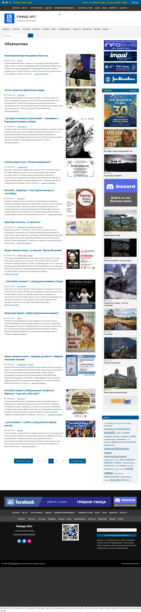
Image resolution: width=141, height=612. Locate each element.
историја (126, 432)
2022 (105, 423)
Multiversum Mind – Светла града (117, 260)
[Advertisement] (70, 586)
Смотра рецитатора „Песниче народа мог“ (28, 161)
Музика (20, 430)
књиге (133, 436)
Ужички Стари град (112, 363)
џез (130, 480)
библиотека (110, 423)
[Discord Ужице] (120, 206)
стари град (108, 469)
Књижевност (22, 167)
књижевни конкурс (110, 439)
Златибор (108, 334)
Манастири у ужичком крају (115, 392)
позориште (130, 459)
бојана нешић (118, 423)
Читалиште (30, 227)
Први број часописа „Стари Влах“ (22, 222)
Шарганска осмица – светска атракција (116, 304)
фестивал (115, 479)
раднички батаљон (128, 463)
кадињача (108, 436)
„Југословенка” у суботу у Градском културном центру (30, 424)
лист (129, 439)
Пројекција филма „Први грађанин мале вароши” (31, 312)
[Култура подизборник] (20, 29)
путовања (117, 462)
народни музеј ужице (115, 456)
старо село (116, 469)
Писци (30, 364)
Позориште (21, 126)
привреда (108, 462)
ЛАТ (137, 2)
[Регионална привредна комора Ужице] (120, 72)
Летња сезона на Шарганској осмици (24, 90)
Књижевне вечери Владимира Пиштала (26, 55)
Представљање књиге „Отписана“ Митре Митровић (33, 250)
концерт (125, 436)
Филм (19, 318)
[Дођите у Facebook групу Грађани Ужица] (57, 506)
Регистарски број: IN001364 (24, 534)
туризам (128, 468)
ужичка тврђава (125, 477)
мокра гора (109, 445)
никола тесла (108, 460)
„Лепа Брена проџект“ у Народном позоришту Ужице (33, 281)
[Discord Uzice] (125, 506)
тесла (121, 469)
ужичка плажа (118, 473)
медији (115, 442)
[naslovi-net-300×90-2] (120, 405)
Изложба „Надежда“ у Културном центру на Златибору (29, 192)
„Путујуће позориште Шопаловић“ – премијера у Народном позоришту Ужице (31, 120)
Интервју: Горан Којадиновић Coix (118, 151)
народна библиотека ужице (116, 450)
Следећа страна (77, 461)
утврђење (106, 480)
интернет (118, 433)
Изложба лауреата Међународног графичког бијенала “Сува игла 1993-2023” (29, 392)
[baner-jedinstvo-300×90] (120, 83)
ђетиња (124, 479)
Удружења (21, 227)
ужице (108, 473)
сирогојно (123, 465)
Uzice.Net (15, 563)
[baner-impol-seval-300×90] (120, 61)
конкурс (116, 436)
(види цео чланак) (41, 74)
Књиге (19, 61)
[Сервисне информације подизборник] (75, 7)
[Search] (30, 35)
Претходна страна (23, 461)
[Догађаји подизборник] (10, 29)
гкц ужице (108, 425)
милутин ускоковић (127, 442)
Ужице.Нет (26, 16)
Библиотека (22, 255)
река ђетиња (109, 465)
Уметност (21, 198)
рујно (116, 465)
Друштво (21, 95)
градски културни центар (117, 428)
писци (121, 459)
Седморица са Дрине (113, 175)
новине (116, 459)
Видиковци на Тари (112, 235)
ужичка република (112, 476)
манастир (107, 442)
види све (133, 90)
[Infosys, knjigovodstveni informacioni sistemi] (120, 49)
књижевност (122, 439)
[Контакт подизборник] (128, 7)
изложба (109, 432)
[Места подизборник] (28, 7)
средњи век (130, 465)
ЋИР (133, 2)
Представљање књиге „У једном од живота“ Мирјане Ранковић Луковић (33, 358)
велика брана (127, 423)
